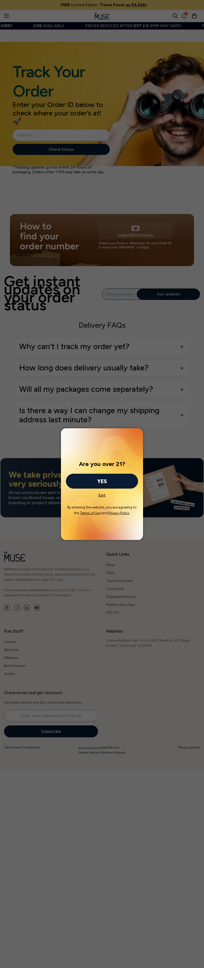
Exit (102, 494)
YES (102, 481)
